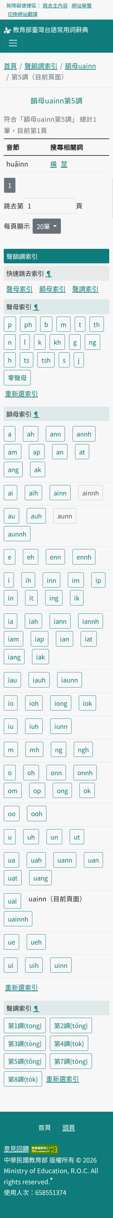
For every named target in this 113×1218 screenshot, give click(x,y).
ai (10, 492)
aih (33, 492)
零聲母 (17, 377)
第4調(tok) (69, 1043)
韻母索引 (52, 288)
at (82, 451)
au (11, 515)
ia (10, 621)
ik (76, 597)
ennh (84, 556)
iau (12, 679)
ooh (36, 813)
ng (92, 342)
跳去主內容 (55, 5)
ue (11, 941)
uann (64, 859)
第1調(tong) (25, 1025)
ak (37, 469)
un (54, 836)
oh (31, 772)
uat (13, 877)
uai (12, 900)
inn (51, 580)
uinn (60, 965)
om (13, 790)
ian (64, 638)
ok (87, 790)
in (10, 597)
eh (30, 556)
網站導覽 (82, 5)
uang (40, 877)
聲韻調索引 (40, 65)
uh (31, 836)
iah (33, 621)
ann (55, 433)
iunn (60, 726)
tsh (46, 360)
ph (28, 324)
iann (60, 621)
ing (53, 597)
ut (77, 836)
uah (36, 859)
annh (84, 433)
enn (55, 556)
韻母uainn (80, 65)
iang (14, 656)
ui (10, 965)
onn (56, 772)
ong (62, 790)
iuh (34, 726)
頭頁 (68, 1127)
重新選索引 (21, 393)
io (10, 703)
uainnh (18, 918)
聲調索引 (85, 288)
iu (10, 726)
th (97, 324)
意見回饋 (16, 1148)
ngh (83, 749)
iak (40, 656)
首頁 (10, 65)
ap (36, 451)
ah (30, 433)
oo (11, 813)
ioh (34, 703)
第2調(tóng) (71, 1025)
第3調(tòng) (25, 1043)
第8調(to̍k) (23, 1079)
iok (87, 703)
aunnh (17, 533)
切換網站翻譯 (23, 14)
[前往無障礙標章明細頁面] (44, 1148)
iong (60, 703)
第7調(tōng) (71, 1061)
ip (98, 580)
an (59, 451)
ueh (36, 941)
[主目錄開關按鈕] (13, 43)
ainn (60, 492)
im (76, 580)
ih (28, 580)
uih (34, 965)
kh (57, 342)
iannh (90, 621)
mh (34, 749)
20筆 (44, 226)
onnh (85, 772)
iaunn (69, 679)
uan (93, 859)
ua (11, 859)
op (37, 790)
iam (13, 638)
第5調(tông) (25, 1061)
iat (89, 638)
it (31, 597)
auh (36, 515)
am (12, 451)
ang (13, 469)
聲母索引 (19, 288)
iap (39, 638)
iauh (39, 679)
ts (26, 360)
